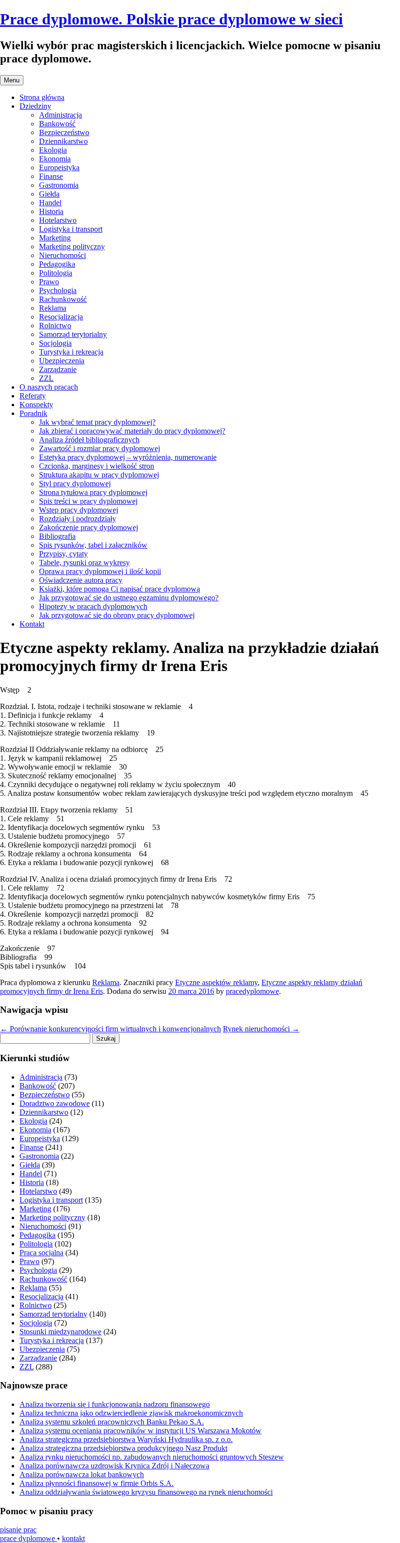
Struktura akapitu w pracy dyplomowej (99, 475)
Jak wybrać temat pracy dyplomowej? (97, 422)
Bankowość (57, 123)
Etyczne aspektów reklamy (216, 982)
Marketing (55, 238)
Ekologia (53, 150)
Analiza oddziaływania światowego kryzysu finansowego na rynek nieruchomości (146, 1492)
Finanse (51, 176)
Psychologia (58, 290)
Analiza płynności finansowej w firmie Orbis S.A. (97, 1483)
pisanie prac (18, 1529)
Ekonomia (55, 159)
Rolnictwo (55, 325)
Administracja (60, 115)
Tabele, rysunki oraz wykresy (84, 562)
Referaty (33, 396)
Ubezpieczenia (61, 360)
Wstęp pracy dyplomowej (78, 510)
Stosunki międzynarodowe (60, 1331)
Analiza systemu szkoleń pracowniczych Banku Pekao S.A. (112, 1422)
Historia (51, 211)
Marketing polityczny (72, 246)
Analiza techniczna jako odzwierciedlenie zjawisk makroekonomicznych (131, 1413)
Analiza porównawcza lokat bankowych (82, 1474)
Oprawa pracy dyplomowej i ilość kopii (100, 571)
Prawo (49, 281)
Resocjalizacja (61, 317)
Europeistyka (59, 167)
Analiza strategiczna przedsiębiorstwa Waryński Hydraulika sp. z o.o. (126, 1439)
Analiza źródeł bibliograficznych (89, 439)
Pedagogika (57, 264)
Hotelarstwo (58, 220)
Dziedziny (35, 106)
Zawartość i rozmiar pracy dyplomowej (99, 448)
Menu (12, 80)
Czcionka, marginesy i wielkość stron (96, 466)
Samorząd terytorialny (73, 334)
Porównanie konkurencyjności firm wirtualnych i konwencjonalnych (110, 1029)
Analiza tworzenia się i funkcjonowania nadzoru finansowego (115, 1404)
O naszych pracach (49, 387)
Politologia (55, 273)
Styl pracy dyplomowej (75, 483)
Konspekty (36, 404)
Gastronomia (59, 185)
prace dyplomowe (28, 1538)
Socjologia (55, 343)
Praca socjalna (41, 1252)
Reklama (52, 308)
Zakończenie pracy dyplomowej (88, 527)
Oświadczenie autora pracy (80, 580)
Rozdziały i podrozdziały (77, 518)
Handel (50, 202)
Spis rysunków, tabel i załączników (93, 545)
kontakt (73, 1538)
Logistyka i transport (70, 229)
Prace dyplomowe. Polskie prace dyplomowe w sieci (171, 19)
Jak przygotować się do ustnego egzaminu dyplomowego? (129, 597)
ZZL (46, 378)
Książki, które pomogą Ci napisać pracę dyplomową (119, 589)
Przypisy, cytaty (63, 554)
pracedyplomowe (252, 991)
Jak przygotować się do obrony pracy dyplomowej (117, 615)
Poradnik (33, 413)
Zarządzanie (58, 369)
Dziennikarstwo (63, 141)
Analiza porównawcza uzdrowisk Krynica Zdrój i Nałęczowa (114, 1466)
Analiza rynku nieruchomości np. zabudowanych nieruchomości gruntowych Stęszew (152, 1457)
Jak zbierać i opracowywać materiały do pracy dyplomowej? (132, 431)
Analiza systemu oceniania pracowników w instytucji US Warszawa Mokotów (140, 1430)
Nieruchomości (62, 255)
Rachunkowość (63, 299)
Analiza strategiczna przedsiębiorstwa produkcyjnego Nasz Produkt (123, 1448)
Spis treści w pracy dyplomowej (88, 501)
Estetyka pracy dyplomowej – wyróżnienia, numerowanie (128, 457)
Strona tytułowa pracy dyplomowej (93, 492)
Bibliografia (57, 536)
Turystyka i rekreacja (71, 352)
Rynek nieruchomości (261, 1029)
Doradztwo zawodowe (55, 1103)
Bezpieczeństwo (64, 132)
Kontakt (32, 624)
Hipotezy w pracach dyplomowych (93, 606)
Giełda (49, 194)
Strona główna (42, 97)
